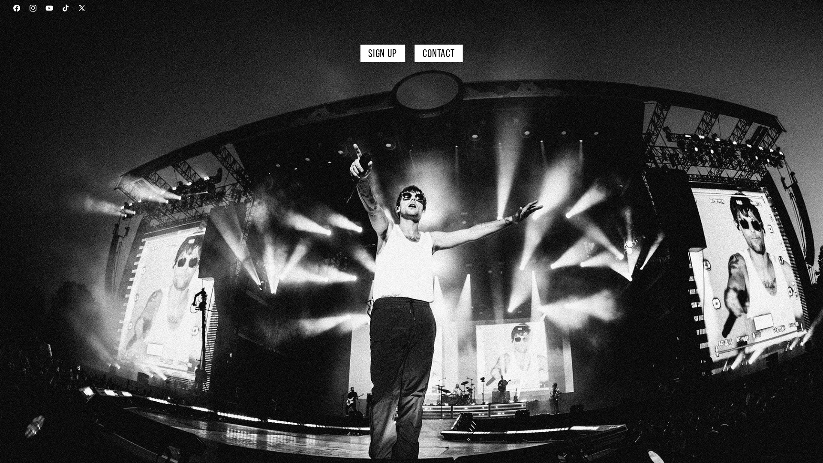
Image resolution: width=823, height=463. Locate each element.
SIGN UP (382, 53)
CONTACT (438, 53)
